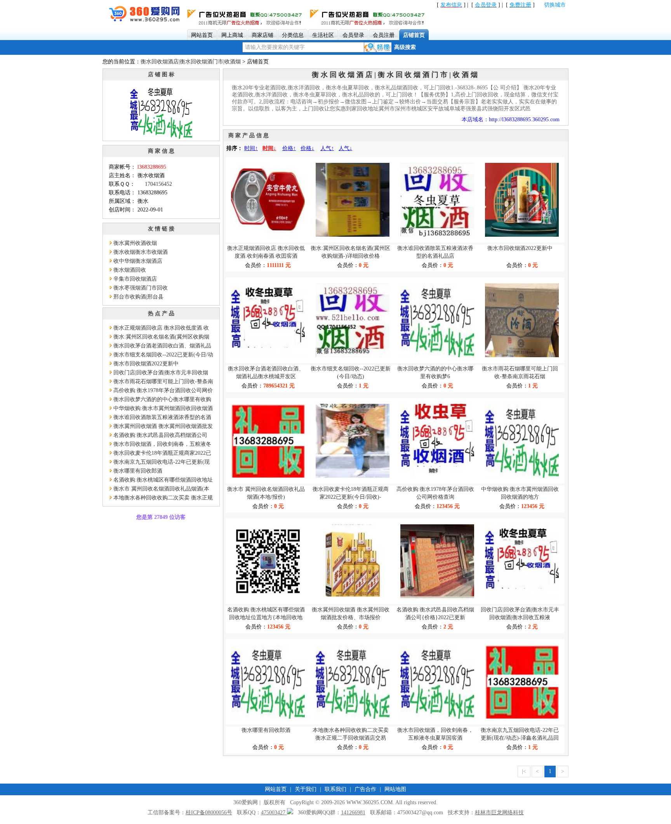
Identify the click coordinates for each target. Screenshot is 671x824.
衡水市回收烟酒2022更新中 (146, 364)
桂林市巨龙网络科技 (499, 812)
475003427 (274, 812)
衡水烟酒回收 (129, 270)
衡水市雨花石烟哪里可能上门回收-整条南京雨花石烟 (161, 382)
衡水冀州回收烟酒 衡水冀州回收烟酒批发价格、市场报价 (161, 427)
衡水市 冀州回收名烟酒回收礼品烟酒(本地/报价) (159, 489)
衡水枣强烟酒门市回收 (140, 288)
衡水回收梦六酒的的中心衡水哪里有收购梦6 (160, 400)
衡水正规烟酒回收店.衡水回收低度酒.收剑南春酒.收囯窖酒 (159, 328)
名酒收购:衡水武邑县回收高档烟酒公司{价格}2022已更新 (158, 436)
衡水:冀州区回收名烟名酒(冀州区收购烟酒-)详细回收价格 (159, 337)
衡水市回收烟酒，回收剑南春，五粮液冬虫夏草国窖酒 (160, 445)
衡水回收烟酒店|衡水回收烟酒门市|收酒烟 (191, 62)
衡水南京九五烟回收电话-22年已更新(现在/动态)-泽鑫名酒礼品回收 (159, 462)
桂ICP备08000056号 (209, 812)
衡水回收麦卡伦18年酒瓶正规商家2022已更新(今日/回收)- (160, 453)
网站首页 (276, 789)
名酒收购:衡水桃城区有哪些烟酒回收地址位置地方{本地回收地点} (161, 480)
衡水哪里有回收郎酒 (137, 471)
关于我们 (305, 789)
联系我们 (335, 789)
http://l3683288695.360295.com (524, 119)
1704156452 (158, 184)
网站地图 (395, 789)
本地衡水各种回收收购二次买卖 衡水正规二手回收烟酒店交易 (161, 498)
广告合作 (365, 789)
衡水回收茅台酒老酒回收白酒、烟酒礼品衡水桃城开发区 (160, 346)
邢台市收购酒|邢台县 (138, 297)
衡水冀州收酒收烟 (135, 243)
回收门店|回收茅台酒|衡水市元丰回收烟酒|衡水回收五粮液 (158, 373)
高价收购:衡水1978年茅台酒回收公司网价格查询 (161, 391)
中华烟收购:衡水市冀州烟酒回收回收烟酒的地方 (161, 409)
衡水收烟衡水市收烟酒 (140, 252)
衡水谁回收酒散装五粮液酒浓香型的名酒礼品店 (160, 418)
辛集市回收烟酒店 (135, 279)
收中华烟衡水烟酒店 (137, 261)
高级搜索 (405, 47)
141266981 (353, 812)
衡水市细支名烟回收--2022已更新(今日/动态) (161, 355)
